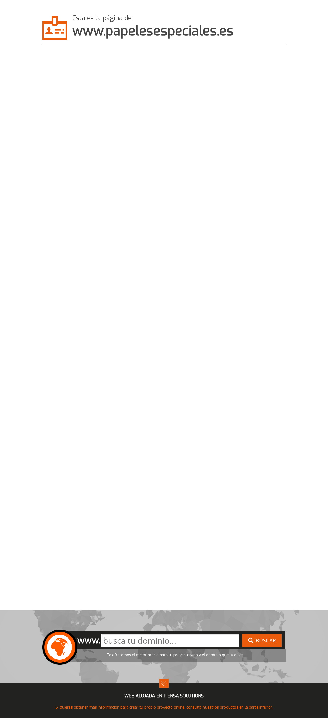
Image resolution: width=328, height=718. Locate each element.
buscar (265, 640)
